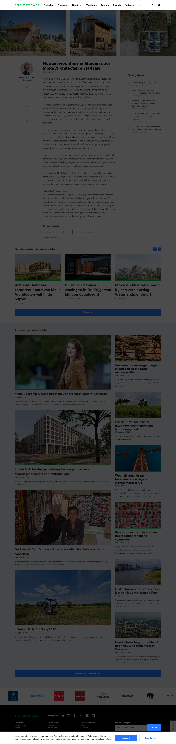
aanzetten (105, 739)
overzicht (57, 739)
